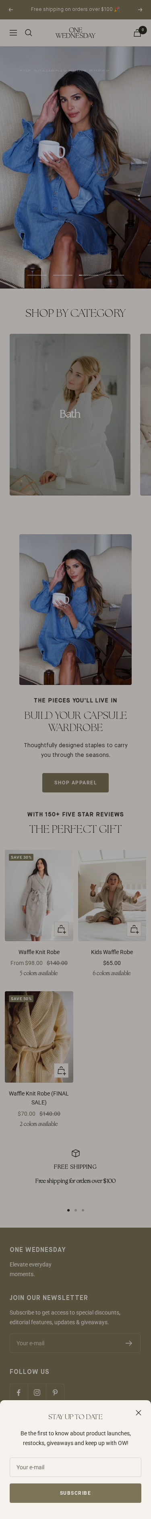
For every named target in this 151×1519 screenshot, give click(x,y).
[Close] (138, 1413)
